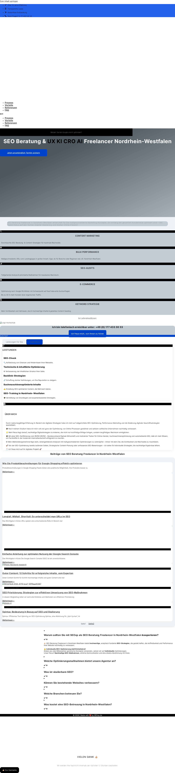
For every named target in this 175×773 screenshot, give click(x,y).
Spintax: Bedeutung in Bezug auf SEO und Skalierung (31, 612)
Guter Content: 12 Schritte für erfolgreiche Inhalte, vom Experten (37, 573)
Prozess (9, 102)
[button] (87, 114)
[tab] (14, 341)
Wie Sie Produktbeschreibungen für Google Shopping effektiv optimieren (42, 463)
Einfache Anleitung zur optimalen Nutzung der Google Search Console (40, 554)
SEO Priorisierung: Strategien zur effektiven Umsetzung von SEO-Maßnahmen (44, 592)
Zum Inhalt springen (9, 1)
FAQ (7, 110)
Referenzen (11, 107)
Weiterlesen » (8, 472)
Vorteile (9, 105)
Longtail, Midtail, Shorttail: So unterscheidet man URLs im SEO (36, 516)
